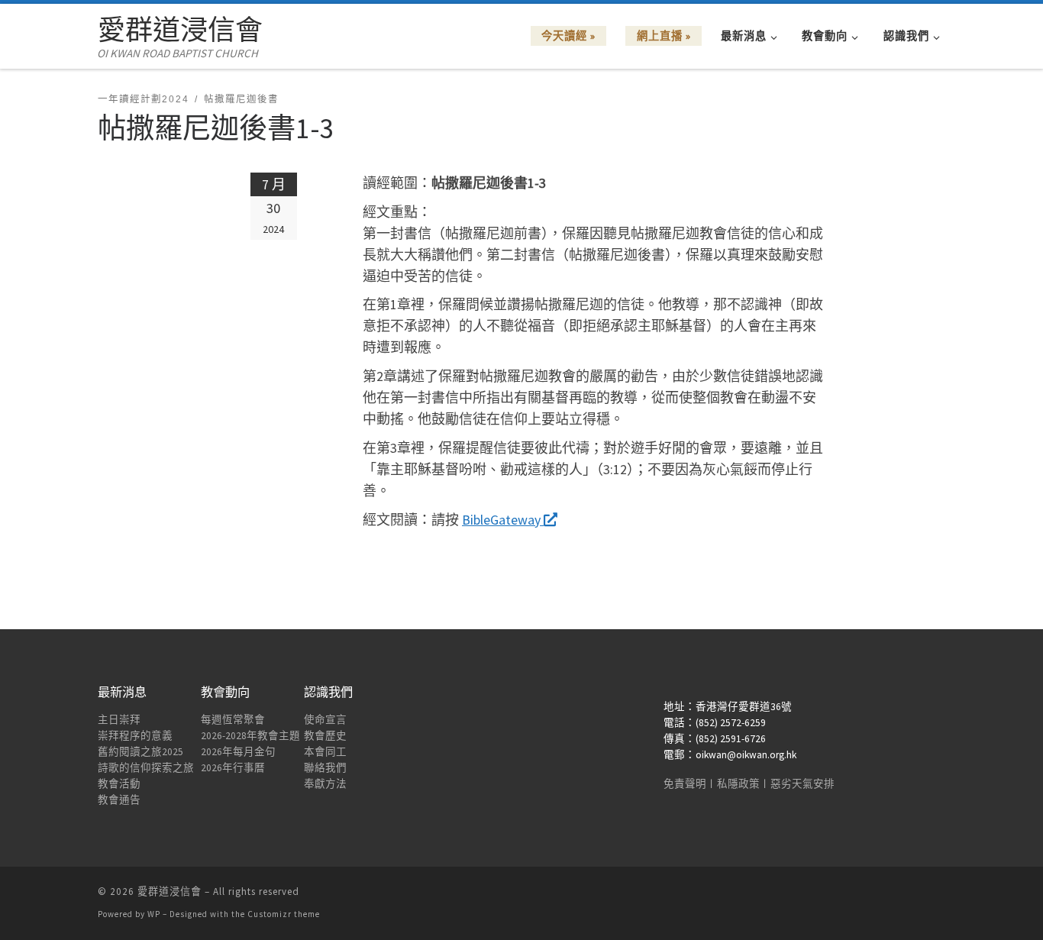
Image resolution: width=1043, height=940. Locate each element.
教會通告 (119, 799)
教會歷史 (325, 735)
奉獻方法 (325, 783)
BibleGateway (503, 519)
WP (153, 914)
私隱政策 (738, 783)
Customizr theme (283, 914)
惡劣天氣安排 (802, 783)
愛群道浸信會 (169, 891)
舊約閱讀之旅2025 (140, 751)
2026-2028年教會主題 (250, 735)
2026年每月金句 (238, 751)
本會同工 (325, 751)
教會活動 (119, 783)
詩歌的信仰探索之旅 (146, 767)
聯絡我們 (325, 767)
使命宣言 (325, 719)
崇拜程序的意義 (135, 735)
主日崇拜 (119, 719)
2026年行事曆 (233, 767)
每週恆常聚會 (233, 719)
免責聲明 (685, 783)
